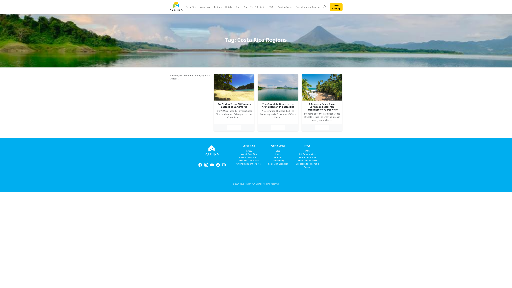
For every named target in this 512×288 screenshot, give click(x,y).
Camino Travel (285, 7)
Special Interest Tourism (308, 7)
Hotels (228, 7)
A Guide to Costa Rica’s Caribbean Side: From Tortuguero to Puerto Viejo (322, 106)
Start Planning (336, 7)
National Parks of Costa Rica (248, 164)
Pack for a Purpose (307, 157)
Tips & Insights (257, 7)
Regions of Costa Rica (278, 164)
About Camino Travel (307, 160)
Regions (217, 7)
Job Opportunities (307, 154)
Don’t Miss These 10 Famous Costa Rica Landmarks (234, 105)
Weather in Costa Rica (249, 157)
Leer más (234, 127)
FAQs (271, 7)
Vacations (205, 7)
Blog (246, 7)
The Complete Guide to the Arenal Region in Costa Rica (278, 105)
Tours (238, 7)
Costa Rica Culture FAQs (248, 160)
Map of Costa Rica (249, 154)
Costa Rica (191, 7)
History (248, 151)
